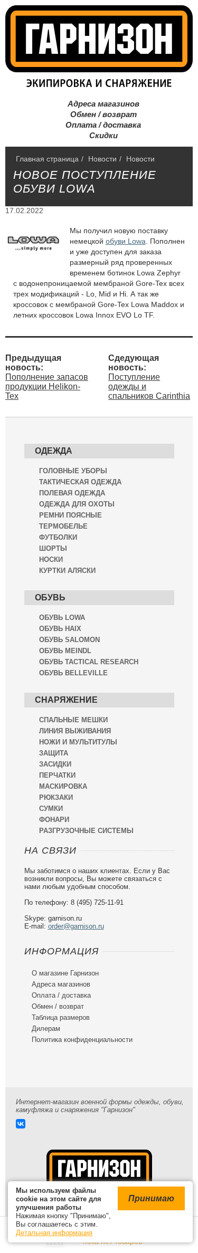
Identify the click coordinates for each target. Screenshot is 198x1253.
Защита (53, 753)
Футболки (58, 537)
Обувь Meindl (65, 651)
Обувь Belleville (73, 673)
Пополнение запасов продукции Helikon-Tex (46, 386)
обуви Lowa (126, 241)
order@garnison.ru (76, 926)
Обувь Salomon (69, 640)
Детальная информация (54, 1233)
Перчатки (57, 775)
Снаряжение (66, 699)
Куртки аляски (67, 571)
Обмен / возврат (99, 114)
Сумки (51, 808)
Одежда (53, 450)
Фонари (54, 820)
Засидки (55, 764)
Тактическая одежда (80, 482)
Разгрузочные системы (86, 831)
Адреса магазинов (99, 103)
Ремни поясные (70, 515)
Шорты (53, 548)
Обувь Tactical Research (88, 662)
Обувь (50, 597)
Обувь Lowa (62, 617)
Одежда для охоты (77, 504)
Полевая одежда (72, 493)
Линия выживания (75, 731)
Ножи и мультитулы (78, 742)
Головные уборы (73, 471)
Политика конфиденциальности (78, 1040)
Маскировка (63, 786)
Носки (51, 559)
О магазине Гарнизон (61, 973)
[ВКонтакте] (20, 1123)
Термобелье (63, 526)
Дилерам (42, 1028)
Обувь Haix (60, 629)
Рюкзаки (56, 797)
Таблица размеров (57, 1017)
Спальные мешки (73, 720)
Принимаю (151, 1198)
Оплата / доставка (99, 124)
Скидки (99, 135)
